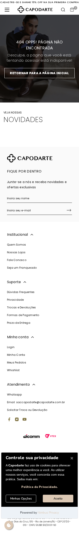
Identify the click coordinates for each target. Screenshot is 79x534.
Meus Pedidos (16, 362)
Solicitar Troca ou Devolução (27, 410)
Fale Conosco (16, 260)
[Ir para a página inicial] (35, 9)
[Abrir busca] (63, 9)
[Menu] (7, 9)
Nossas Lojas (16, 252)
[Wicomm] (31, 436)
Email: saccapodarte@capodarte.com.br (36, 402)
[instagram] (17, 420)
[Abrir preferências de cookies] (8, 525)
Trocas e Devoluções (21, 307)
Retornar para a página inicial (39, 73)
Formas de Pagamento (23, 315)
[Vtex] (50, 436)
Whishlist (13, 370)
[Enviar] (69, 210)
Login (10, 347)
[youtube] (24, 420)
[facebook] (9, 420)
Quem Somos (16, 244)
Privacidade (15, 300)
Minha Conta (16, 355)
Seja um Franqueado (22, 268)
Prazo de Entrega (18, 323)
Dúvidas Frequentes (20, 292)
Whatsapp (14, 394)
